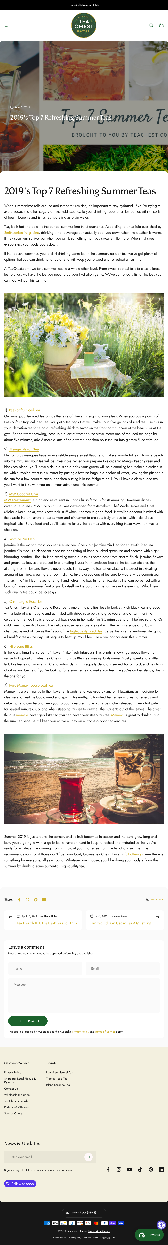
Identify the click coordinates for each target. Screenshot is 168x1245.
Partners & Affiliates (16, 1107)
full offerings (134, 854)
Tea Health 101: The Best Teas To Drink (47, 923)
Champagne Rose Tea (25, 601)
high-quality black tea (86, 631)
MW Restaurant (17, 500)
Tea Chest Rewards (16, 1101)
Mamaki (117, 715)
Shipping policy (107, 1237)
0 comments (157, 899)
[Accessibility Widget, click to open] (161, 1225)
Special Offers (13, 1113)
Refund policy (59, 1237)
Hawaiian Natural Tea (59, 1072)
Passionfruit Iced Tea (24, 410)
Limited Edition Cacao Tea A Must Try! (120, 923)
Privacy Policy (80, 1032)
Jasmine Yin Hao (22, 539)
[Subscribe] (88, 1157)
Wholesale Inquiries (17, 1095)
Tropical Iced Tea (56, 1078)
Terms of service (90, 1237)
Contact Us (11, 1088)
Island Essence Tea (58, 1085)
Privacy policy (74, 1237)
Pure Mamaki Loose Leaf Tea (31, 685)
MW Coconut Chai (23, 494)
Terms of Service (105, 1032)
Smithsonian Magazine (21, 232)
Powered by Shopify (99, 1231)
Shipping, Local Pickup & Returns (20, 1080)
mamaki (22, 715)
